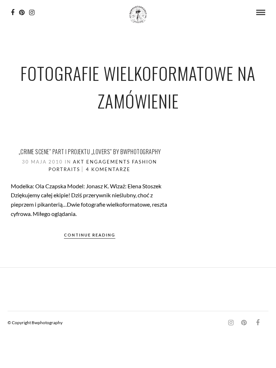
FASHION (144, 162)
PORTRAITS (64, 169)
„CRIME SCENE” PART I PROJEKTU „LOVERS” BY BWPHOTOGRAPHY (90, 151)
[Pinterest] (21, 12)
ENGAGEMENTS (108, 162)
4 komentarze (108, 169)
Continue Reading (89, 235)
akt (78, 162)
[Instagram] (31, 12)
